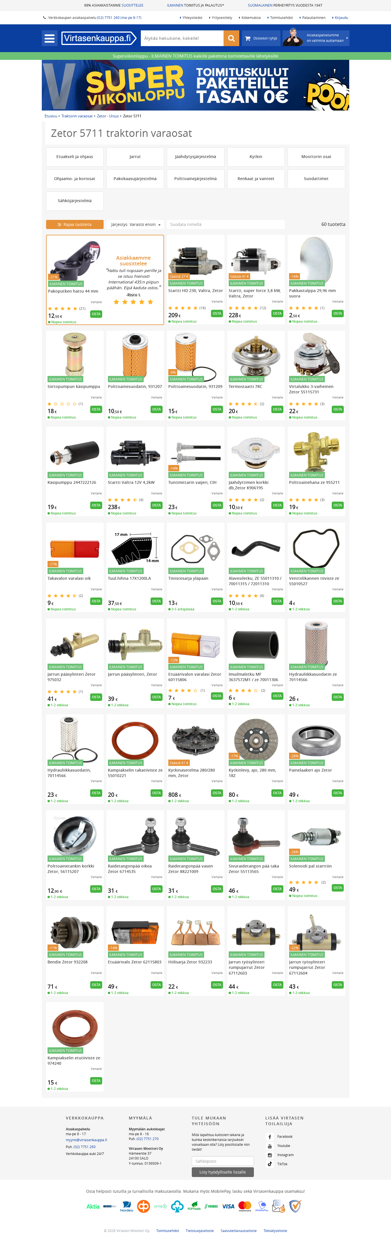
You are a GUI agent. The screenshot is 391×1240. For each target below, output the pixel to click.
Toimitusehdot (281, 17)
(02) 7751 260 (85, 1146)
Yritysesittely (222, 17)
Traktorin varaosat (77, 116)
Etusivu (51, 116)
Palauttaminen (313, 17)
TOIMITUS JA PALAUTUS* (195, 5)
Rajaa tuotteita (76, 224)
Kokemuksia (251, 17)
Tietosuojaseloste (200, 1230)
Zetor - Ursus (108, 116)
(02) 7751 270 (148, 1138)
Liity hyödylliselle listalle (223, 1172)
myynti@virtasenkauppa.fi (86, 1140)
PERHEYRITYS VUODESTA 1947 (285, 5)
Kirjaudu (341, 17)
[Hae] (232, 38)
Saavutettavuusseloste (239, 1230)
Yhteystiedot (192, 17)
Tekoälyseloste (275, 1230)
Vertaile (96, 302)
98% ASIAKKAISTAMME (113, 5)
